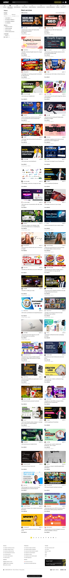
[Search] (27, 2)
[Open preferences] (63, 2)
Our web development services (9, 552)
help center (53, 564)
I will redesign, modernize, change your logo (31, 183)
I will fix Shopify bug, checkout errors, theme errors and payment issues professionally (31, 118)
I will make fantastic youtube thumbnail (30, 401)
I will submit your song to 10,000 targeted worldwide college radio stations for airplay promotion (30, 358)
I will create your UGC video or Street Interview (54, 74)
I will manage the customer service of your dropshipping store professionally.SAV (30, 488)
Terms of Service (16, 569)
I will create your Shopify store (28, 96)
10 (53, 537)
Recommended (61, 12)
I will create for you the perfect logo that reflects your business (55, 97)
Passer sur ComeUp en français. (34, 575)
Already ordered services (9, 31)
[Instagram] (63, 569)
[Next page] (56, 537)
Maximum (13, 14)
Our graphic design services (8, 549)
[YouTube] (62, 569)
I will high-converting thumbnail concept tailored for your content (53, 313)
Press (46, 552)
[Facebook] (65, 569)
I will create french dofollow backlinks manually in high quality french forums (54, 291)
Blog (46, 554)
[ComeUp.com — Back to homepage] (6, 2)
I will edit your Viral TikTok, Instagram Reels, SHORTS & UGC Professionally (53, 402)
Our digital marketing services (8, 547)
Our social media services (8, 555)
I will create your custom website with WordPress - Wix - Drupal (52, 445)
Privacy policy (21, 569)
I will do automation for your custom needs (53, 225)
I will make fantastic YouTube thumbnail (53, 487)
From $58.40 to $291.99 (10, 19)
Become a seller (58, 2)
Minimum (5, 14)
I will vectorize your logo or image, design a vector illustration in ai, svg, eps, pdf (53, 270)
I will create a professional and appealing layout (31, 312)
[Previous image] (22, 86)
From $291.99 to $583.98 (10, 21)
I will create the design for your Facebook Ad (54, 161)
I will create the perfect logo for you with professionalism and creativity (30, 335)
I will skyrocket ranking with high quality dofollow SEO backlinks (30, 30)
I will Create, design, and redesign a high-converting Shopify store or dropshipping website (30, 227)
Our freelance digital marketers (30, 547)
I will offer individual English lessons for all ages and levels (31, 52)
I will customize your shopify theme (29, 444)
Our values (47, 549)
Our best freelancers (28, 557)
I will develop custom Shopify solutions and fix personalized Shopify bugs (54, 52)
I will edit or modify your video (27, 290)
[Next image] (41, 86)
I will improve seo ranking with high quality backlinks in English (53, 118)
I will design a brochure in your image (52, 204)
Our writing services (7, 554)
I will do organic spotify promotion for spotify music (31, 530)
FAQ (45, 555)
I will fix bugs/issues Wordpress (51, 183)
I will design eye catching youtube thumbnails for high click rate (31, 75)
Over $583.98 (8, 22)
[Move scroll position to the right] (65, 6)
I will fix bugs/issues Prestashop (51, 422)
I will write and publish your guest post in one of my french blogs (31, 379)
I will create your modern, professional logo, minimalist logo (54, 379)
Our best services (6, 557)
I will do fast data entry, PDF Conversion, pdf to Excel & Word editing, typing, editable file (54, 509)
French (7, 35)
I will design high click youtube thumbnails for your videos (31, 140)
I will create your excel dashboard (28, 161)
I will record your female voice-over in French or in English (31, 248)
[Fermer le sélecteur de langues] (41, 576)
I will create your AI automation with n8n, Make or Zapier (31, 205)
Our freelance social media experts (30, 555)
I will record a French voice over (28, 466)
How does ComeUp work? (49, 547)
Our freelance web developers (29, 552)
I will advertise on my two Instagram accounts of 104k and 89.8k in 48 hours (54, 530)
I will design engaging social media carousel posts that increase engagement (54, 140)
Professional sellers (8, 26)
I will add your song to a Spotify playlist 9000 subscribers (54, 467)
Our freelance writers (28, 554)
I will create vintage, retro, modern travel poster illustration (31, 509)
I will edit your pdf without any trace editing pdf (31, 269)
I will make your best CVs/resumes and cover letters (54, 357)
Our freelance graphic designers (30, 549)
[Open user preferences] (67, 2)
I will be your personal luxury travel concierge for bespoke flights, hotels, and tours (54, 248)
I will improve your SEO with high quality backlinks (53, 30)
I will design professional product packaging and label (54, 335)
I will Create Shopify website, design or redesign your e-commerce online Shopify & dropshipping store (31, 423)
